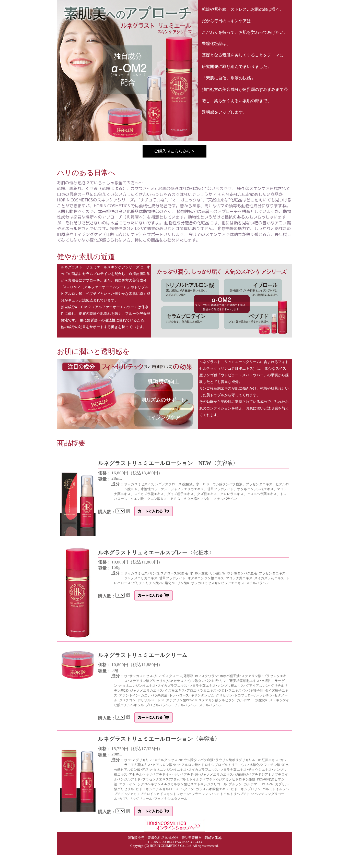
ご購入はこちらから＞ (174, 151)
